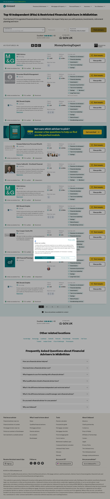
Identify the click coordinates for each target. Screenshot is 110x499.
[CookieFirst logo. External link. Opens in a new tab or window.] (35, 241)
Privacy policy (71, 240)
